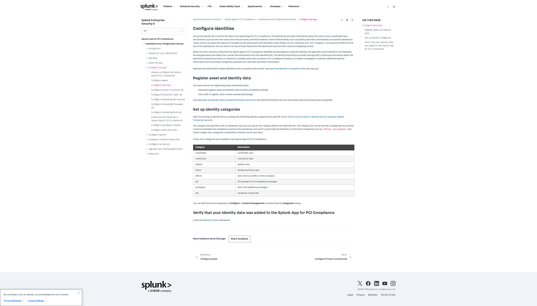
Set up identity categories (378, 38)
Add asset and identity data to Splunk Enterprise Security (225, 100)
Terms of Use (388, 295)
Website (372, 295)
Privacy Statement (13, 301)
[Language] (394, 6)
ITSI (210, 7)
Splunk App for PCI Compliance (239, 20)
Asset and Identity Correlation (284, 69)
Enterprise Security (190, 7)
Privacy (360, 295)
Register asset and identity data (378, 32)
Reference (293, 7)
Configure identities (372, 26)
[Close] (78, 292)
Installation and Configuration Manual (277, 20)
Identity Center (211, 220)
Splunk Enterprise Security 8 (207, 20)
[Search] (387, 6)
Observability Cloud (229, 7)
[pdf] (352, 20)
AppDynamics (255, 7)
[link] (342, 20)
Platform (167, 7)
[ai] (347, 20)
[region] (41, 297)
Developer (275, 7)
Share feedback (239, 239)
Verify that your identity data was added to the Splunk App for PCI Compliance (379, 45)
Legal (350, 295)
